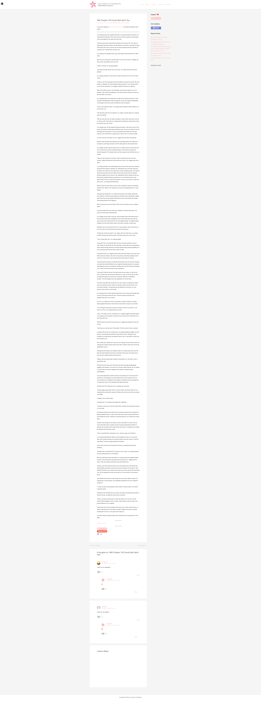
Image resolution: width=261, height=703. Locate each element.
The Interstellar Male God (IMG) (113, 22)
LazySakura (109, 579)
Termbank (161, 4)
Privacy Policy (167, 4)
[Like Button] (98, 534)
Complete (154, 4)
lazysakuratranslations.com (116, 27)
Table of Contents (101, 523)
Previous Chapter (95, 545)
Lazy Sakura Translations (109, 3)
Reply (138, 575)
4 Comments (100, 22)
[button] (149, 4)
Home (142, 4)
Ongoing (147, 4)
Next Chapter (142, 545)
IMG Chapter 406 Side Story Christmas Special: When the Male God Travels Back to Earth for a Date (161, 49)
